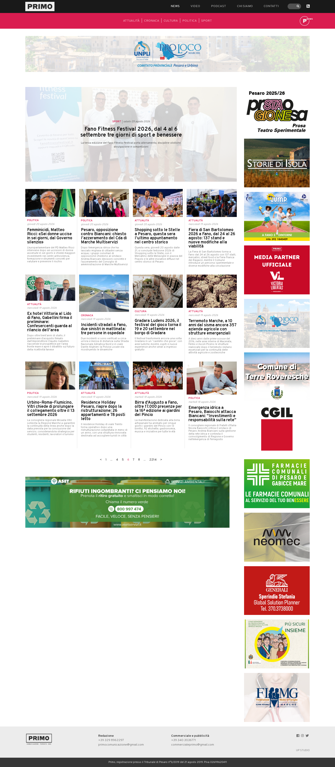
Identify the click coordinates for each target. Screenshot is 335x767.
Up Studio (303, 750)
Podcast (218, 6)
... (111, 460)
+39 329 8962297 (111, 740)
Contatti (271, 6)
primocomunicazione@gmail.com (121, 745)
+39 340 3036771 (183, 740)
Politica (189, 21)
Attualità (131, 21)
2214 (153, 460)
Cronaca (151, 21)
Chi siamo (245, 6)
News (175, 6)
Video (195, 6)
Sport (206, 21)
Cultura (171, 21)
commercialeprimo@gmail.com (192, 745)
